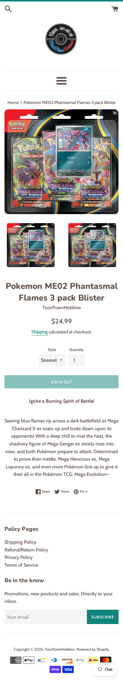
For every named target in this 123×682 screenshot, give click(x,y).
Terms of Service (21, 565)
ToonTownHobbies (60, 649)
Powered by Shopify (92, 649)
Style (52, 349)
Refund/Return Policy (26, 550)
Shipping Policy (20, 542)
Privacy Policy (18, 557)
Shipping (39, 332)
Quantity (76, 349)
